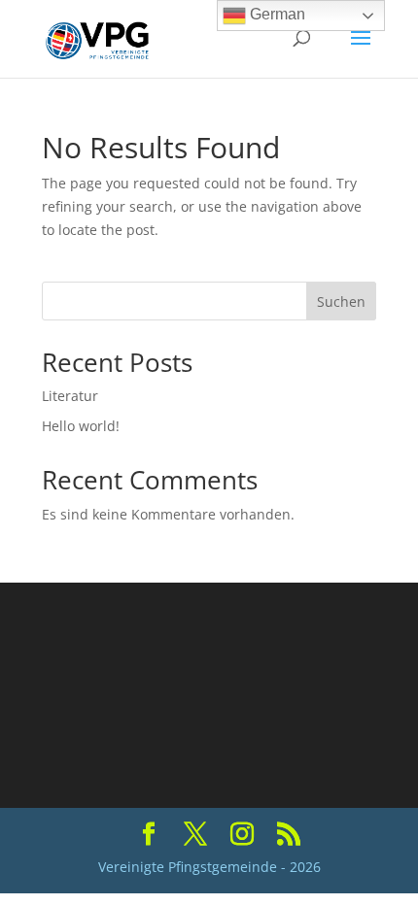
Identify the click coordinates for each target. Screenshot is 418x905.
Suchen (341, 301)
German (275, 14)
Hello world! (81, 426)
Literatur (70, 395)
